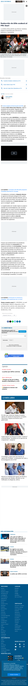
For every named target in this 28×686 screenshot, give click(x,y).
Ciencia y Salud (4, 624)
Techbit (2, 627)
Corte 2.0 (3, 590)
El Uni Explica (4, 596)
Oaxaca (16, 590)
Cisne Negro (4, 651)
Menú (2, 629)
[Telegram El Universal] (15, 644)
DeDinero (17, 620)
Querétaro (17, 595)
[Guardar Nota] (20, 322)
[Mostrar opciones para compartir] (27, 6)
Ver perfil (8, 97)
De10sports (17, 619)
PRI (14, 315)
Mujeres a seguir (5, 591)
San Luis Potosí (18, 596)
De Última (3, 644)
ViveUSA (17, 622)
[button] (18, 1)
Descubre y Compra (19, 605)
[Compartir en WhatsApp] (13, 322)
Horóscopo (17, 627)
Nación (2, 93)
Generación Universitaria (18, 615)
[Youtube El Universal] (16, 647)
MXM (2, 625)
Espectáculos (4, 617)
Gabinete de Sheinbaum (4, 599)
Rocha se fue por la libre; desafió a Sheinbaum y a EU (10, 380)
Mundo (2, 602)
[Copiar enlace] (17, 322)
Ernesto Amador (6, 369)
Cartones (3, 612)
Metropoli (3, 605)
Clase (2, 639)
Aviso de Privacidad (15, 669)
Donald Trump (4, 603)
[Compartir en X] (10, 322)
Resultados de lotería (18, 630)
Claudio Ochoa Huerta (8, 385)
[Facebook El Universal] (19, 644)
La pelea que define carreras (11, 371)
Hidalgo (16, 593)
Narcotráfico (4, 608)
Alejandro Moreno (7, 315)
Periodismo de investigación (4, 594)
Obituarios (17, 612)
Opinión (5, 366)
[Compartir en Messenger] (15, 322)
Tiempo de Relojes (5, 650)
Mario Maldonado (7, 377)
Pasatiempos (18, 626)
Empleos (17, 610)
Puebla (16, 591)
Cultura (2, 619)
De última (3, 630)
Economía (3, 613)
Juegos (16, 624)
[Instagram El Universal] (20, 647)
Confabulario (4, 620)
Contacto (14, 678)
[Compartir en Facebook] (8, 322)
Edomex (17, 588)
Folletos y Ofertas (19, 607)
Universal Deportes (5, 615)
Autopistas (3, 634)
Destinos (3, 632)
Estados (3, 607)
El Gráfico (17, 617)
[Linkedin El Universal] (15, 649)
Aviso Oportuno (18, 609)
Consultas (3, 636)
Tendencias (3, 622)
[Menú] (26, 1)
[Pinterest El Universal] (24, 647)
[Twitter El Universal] (24, 644)
